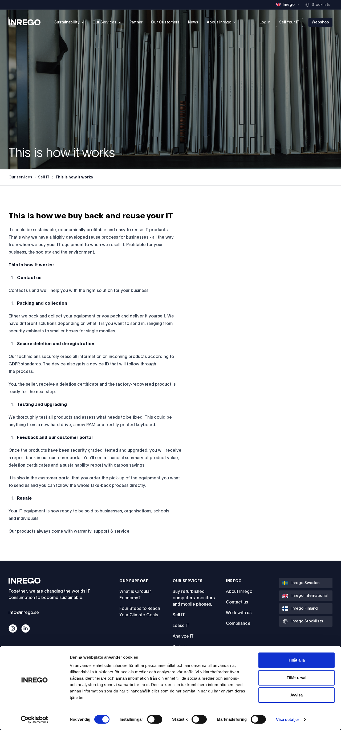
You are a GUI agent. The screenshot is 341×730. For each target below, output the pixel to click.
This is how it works (74, 177)
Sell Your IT (289, 22)
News (193, 22)
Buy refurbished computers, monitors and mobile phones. (194, 597)
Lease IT (181, 625)
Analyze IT (183, 636)
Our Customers (165, 22)
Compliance (238, 623)
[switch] (154, 719)
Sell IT (44, 177)
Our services (20, 177)
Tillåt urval (296, 677)
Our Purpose (133, 581)
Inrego (234, 581)
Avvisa (296, 695)
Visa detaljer (287, 719)
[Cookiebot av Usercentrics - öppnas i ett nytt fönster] (34, 720)
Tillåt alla (296, 660)
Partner (136, 22)
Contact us (237, 602)
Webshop (320, 22)
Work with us (238, 613)
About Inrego (239, 591)
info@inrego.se (24, 612)
